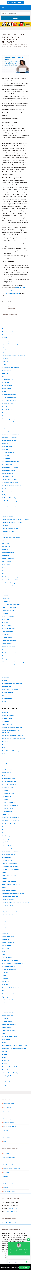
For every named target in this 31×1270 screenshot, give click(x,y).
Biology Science (6, 388)
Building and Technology (9, 394)
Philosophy (5, 589)
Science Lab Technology (8, 646)
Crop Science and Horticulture (10, 434)
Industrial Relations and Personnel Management (15, 519)
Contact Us (6, 1134)
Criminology (5, 431)
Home (3, 44)
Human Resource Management (10, 513)
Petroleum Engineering (8, 583)
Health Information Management (11, 501)
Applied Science (6, 370)
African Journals (7, 1107)
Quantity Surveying (7, 631)
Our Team (5, 1130)
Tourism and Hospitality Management (12, 683)
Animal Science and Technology (10, 367)
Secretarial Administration (9, 653)
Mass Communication (8, 552)
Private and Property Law (9, 607)
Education (5, 1176)
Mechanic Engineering (8, 558)
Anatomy (4, 364)
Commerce (5, 416)
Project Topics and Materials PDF (11, 1191)
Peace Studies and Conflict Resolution (12, 580)
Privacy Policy (5, 1268)
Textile (4, 674)
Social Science (6, 656)
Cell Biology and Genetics (9, 400)
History (4, 504)
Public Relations (6, 625)
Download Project (7, 1119)
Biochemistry (5, 382)
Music (3, 567)
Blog (4, 1141)
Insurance (5, 525)
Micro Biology (6, 564)
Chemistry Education (8, 410)
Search (15, 18)
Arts (3, 376)
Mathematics (5, 555)
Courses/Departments (8, 1103)
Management (5, 543)
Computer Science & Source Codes (11, 1168)
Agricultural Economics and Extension (12, 352)
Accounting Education (8, 332)
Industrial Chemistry (8, 516)
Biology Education (7, 385)
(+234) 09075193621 (14, 1208)
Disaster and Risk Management (10, 437)
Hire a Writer (6, 1111)
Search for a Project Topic (9, 1115)
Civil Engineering (6, 413)
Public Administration (8, 616)
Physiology (5, 595)
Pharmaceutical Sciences (9, 586)
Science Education (7, 643)
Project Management (8, 610)
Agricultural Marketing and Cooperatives (13, 355)
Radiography (5, 634)
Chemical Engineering (8, 403)
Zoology (4, 701)
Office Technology (7, 574)
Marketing (5, 549)
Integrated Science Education (10, 528)
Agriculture (5, 358)
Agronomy (5, 361)
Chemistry (5, 406)
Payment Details (7, 1138)
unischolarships (10, 308)
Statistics (4, 668)
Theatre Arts (5, 677)
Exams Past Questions (8, 1122)
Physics (4, 592)
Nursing (4, 571)
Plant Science (6, 598)
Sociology (4, 659)
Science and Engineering (9, 640)
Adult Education (6, 338)
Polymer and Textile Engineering (11, 604)
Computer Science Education (10, 422)
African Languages (7, 341)
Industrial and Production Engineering (12, 522)
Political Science (6, 601)
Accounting (5, 329)
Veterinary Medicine (7, 692)
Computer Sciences (7, 425)
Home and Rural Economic (9, 507)
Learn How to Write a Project (10, 1126)
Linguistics (5, 540)
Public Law (5, 622)
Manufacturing (6, 546)
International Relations (8, 531)
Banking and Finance (8, 379)
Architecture (5, 373)
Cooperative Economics (8, 428)
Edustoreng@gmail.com (11, 1211)
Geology (4, 495)
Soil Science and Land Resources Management (14, 662)
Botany (4, 391)
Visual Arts (5, 695)
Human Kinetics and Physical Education (13, 510)
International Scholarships (12, 44)
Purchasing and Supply (8, 628)
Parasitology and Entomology (10, 577)
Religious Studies (7, 637)
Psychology (5, 613)
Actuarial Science (7, 335)
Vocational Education (8, 698)
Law (3, 534)
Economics (6, 1172)
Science (4, 649)
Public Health (5, 619)
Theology (4, 680)
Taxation (4, 671)
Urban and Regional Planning (10, 689)
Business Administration (9, 397)
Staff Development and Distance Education (14, 665)
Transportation (6, 686)
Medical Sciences (7, 561)
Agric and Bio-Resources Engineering (12, 344)
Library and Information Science (11, 537)
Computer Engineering (8, 419)
